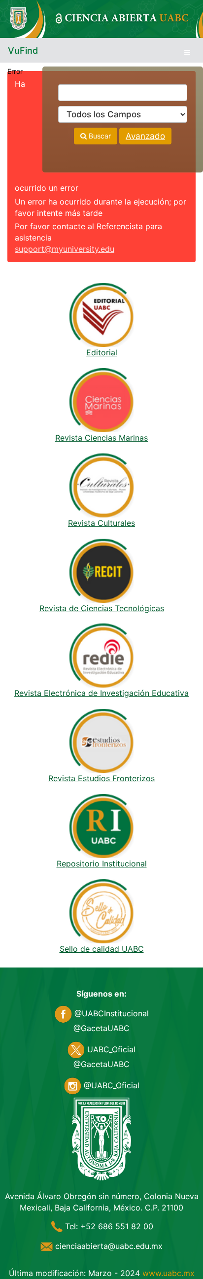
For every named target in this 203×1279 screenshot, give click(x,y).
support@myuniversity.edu (64, 249)
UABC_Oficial (110, 1049)
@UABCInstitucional (110, 1013)
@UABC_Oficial (110, 1085)
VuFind (23, 50)
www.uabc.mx (168, 1273)
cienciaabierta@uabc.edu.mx (108, 1246)
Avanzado (145, 136)
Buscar (99, 136)
